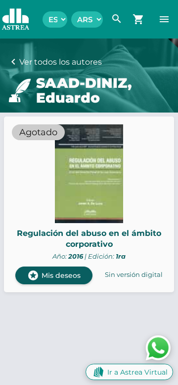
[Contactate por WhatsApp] (158, 347)
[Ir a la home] (10, 19)
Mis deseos (54, 275)
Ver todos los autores (60, 62)
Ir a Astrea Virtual (137, 372)
